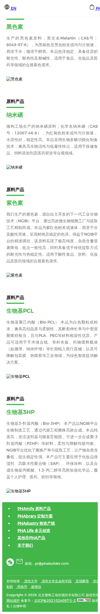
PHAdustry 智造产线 (36, 523)
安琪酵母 (81, 581)
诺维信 (35, 587)
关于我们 (25, 545)
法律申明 (19, 606)
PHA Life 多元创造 (34, 530)
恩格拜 (21, 587)
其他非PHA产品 (31, 537)
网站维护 (13, 600)
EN (13, 8)
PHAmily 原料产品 (34, 508)
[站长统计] (84, 600)
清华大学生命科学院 (56, 581)
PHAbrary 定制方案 (35, 516)
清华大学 (30, 581)
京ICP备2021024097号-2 (55, 600)
